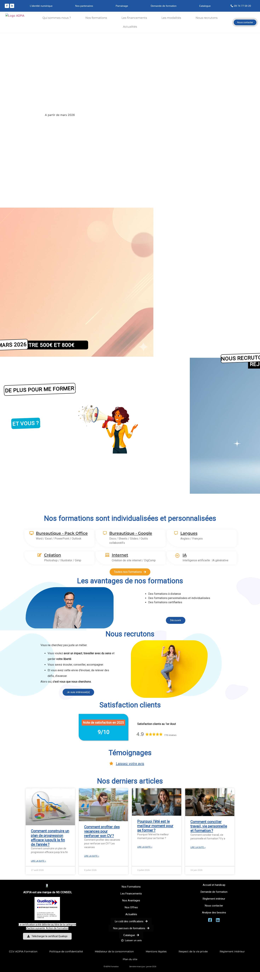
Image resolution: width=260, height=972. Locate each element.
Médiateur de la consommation (114, 951)
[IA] (177, 555)
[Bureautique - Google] (105, 533)
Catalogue (205, 5)
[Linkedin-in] (12, 6)
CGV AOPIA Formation (23, 951)
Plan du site (130, 959)
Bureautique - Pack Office (62, 533)
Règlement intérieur (232, 951)
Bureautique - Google (130, 533)
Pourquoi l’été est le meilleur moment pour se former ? (155, 825)
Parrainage (122, 5)
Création (52, 555)
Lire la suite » (38, 861)
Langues (188, 533)
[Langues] (176, 533)
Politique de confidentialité (66, 951)
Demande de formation (164, 5)
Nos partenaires (84, 5)
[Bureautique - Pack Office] (31, 533)
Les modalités (171, 17)
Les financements (134, 17)
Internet (120, 555)
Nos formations (96, 17)
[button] (130, 497)
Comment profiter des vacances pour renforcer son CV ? (102, 831)
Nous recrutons (207, 17)
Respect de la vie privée (193, 951)
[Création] (39, 555)
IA (185, 555)
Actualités (130, 26)
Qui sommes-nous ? (56, 17)
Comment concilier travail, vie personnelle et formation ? (208, 826)
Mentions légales (156, 951)
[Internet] (107, 555)
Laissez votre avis (130, 764)
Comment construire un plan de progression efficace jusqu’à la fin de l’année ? (50, 837)
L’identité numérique (41, 5)
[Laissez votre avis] (111, 763)
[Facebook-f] (7, 6)
